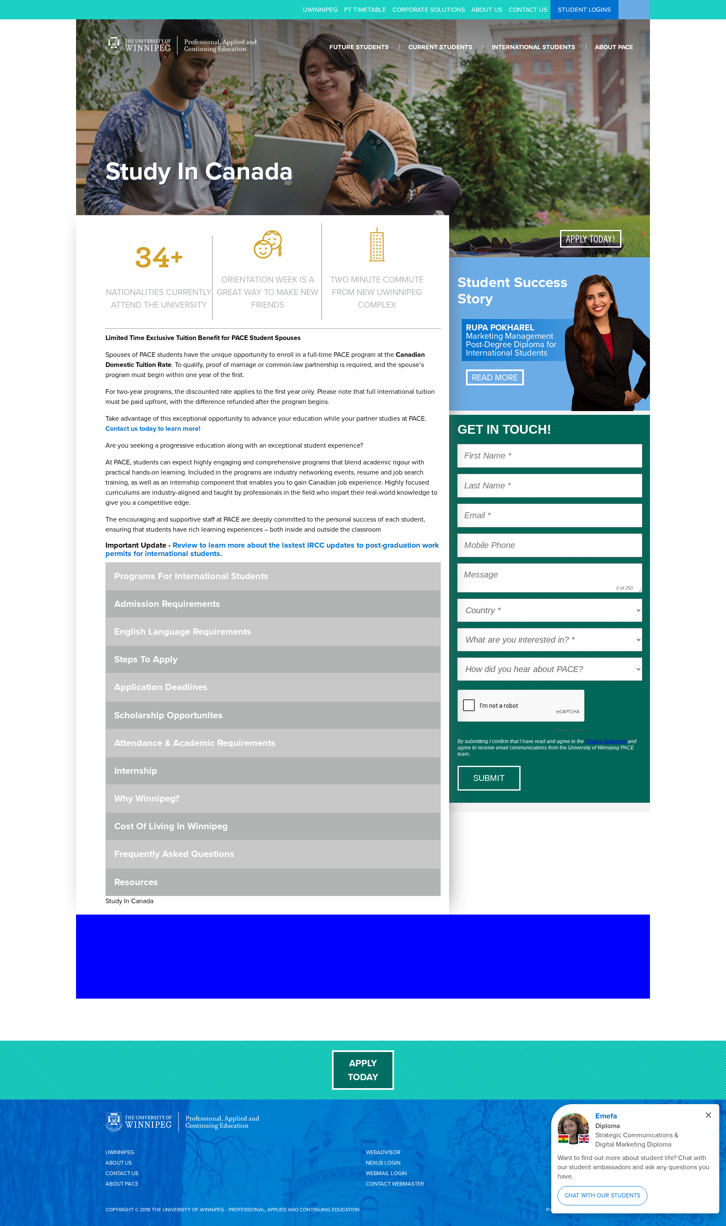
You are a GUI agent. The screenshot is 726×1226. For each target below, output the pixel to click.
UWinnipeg (320, 9)
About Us (486, 9)
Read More (495, 377)
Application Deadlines (161, 687)
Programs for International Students (191, 576)
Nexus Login (383, 1163)
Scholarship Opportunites (168, 715)
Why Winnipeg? (146, 798)
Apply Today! (591, 239)
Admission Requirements (167, 604)
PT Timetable (365, 9)
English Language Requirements (182, 631)
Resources (136, 882)
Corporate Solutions (428, 9)
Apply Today (363, 1070)
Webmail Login (386, 1173)
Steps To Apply (145, 659)
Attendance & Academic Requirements (195, 743)
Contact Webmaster (395, 1184)
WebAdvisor (383, 1152)
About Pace (121, 1184)
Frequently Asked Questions (174, 854)
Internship (135, 771)
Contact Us (528, 9)
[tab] (273, 576)
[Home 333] (181, 52)
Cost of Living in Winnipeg (171, 826)
